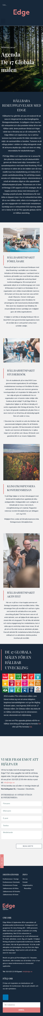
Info (25, 874)
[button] (3, 21)
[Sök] (40, 5)
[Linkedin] (5, 997)
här (39, 724)
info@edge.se (9, 782)
